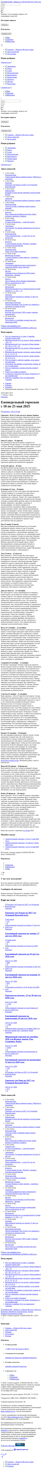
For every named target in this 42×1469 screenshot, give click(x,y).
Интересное (9, 287)
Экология (8, 198)
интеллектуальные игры (10, 760)
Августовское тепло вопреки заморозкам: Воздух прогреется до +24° (20, 282)
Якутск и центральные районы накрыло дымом (22, 200)
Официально (10, 191)
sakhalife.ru (5, 1430)
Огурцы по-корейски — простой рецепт (20, 222)
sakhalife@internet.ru (29, 1358)
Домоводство (10, 220)
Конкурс (8, 212)
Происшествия (10, 175)
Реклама (8, 1336)
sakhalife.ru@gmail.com (13, 1358)
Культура (8, 242)
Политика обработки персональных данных (17, 1312)
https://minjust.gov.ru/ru (15, 1417)
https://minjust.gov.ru (8, 1411)
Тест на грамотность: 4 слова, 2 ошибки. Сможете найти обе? (20, 337)
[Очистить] (2, 9)
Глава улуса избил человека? (15, 251)
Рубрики (8, 385)
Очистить (5, 25)
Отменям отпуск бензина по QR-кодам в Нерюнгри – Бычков (20, 274)
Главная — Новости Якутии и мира (20, 49)
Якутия (8, 271)
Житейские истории (12, 255)
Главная (8, 383)
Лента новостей (13, 52)
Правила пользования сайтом (12, 1313)
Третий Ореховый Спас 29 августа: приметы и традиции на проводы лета (22, 305)
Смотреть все (6, 34)
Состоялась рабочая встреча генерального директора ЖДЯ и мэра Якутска (20, 266)
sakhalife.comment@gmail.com (16, 1366)
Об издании (11, 54)
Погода (8, 279)
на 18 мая (26, 830)
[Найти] (3, 6)
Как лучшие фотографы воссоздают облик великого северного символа (20, 215)
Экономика (9, 226)
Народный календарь (13, 302)
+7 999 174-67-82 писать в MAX (17, 1349)
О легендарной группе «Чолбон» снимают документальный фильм (21, 245)
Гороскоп (8, 183)
